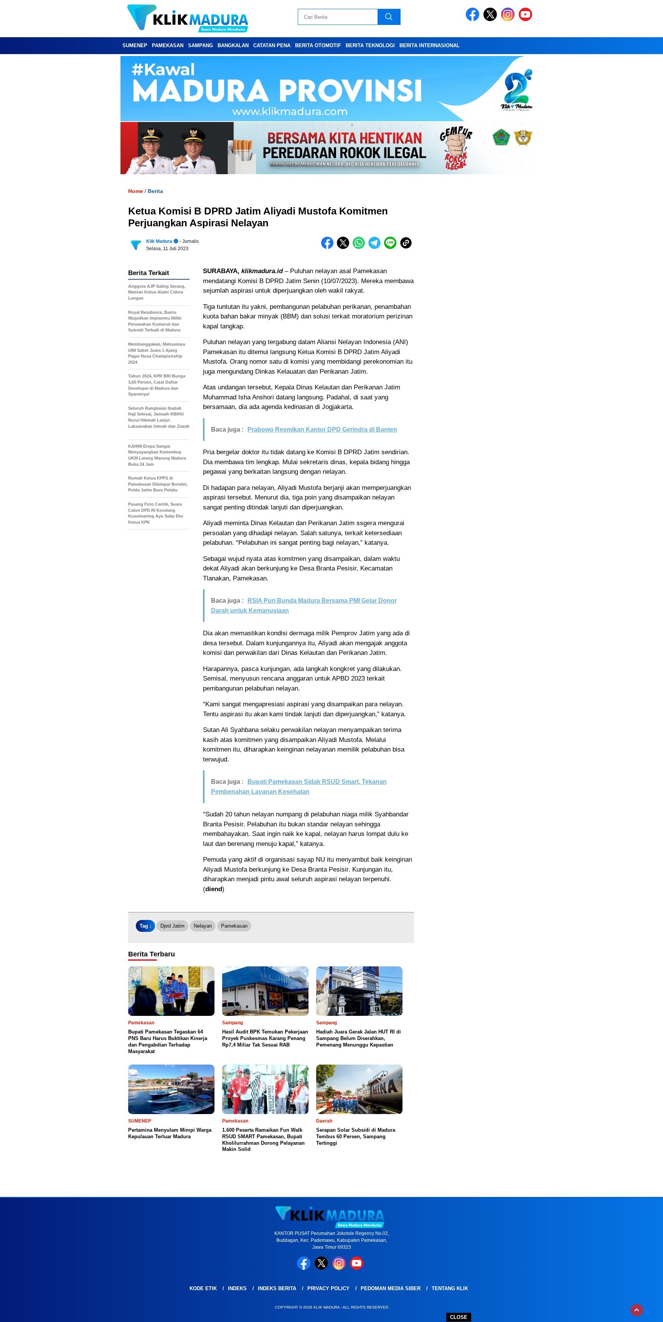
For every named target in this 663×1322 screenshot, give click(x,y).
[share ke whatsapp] (360, 247)
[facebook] (474, 19)
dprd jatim (172, 926)
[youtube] (527, 19)
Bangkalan (233, 45)
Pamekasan (167, 45)
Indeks (237, 1288)
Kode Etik (203, 1288)
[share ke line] (392, 247)
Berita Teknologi (370, 45)
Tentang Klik (450, 1288)
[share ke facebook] (329, 247)
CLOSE (458, 1317)
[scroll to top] (636, 1310)
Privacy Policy (328, 1288)
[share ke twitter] (345, 247)
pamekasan (234, 926)
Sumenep (134, 45)
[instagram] (509, 19)
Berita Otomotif (318, 45)
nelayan (203, 926)
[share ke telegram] (376, 247)
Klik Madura (159, 241)
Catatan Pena (271, 45)
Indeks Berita (277, 1288)
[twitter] (491, 19)
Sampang (200, 45)
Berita (155, 191)
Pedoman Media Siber (391, 1288)
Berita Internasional (429, 45)
